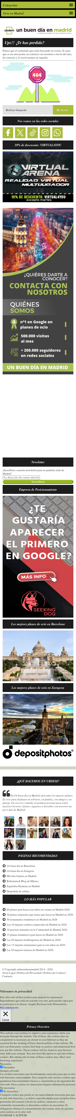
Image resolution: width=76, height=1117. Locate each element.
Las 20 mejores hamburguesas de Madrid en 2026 (34, 940)
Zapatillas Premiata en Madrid (23, 886)
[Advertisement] (38, 418)
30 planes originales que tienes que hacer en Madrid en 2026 (40, 914)
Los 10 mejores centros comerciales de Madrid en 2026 (37, 924)
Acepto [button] (32, 1004)
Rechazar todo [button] (44, 1004)
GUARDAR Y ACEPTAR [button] (13, 1115)
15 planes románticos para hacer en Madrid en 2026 (35, 935)
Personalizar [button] (59, 1004)
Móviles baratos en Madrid (21, 876)
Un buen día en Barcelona (21, 866)
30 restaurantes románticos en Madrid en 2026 (32, 919)
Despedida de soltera (18, 891)
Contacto (7, 976)
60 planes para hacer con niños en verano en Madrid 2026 (38, 909)
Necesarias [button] (6, 1064)
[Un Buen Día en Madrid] (38, 34)
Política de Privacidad (29, 973)
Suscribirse (38, 481)
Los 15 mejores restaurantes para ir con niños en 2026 (36, 945)
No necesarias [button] (7, 1088)
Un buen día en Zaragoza (20, 871)
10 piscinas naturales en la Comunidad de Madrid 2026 (37, 929)
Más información (9, 1007)
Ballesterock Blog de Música (23, 881)
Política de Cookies (54, 973)
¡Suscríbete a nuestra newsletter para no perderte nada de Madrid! (33, 471)
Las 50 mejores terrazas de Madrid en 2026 (30, 950)
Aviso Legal (8, 973)
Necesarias (9, 1067)
